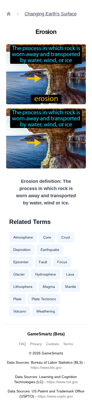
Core (47, 237)
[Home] (8, 13)
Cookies (52, 344)
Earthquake (50, 250)
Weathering (45, 311)
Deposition (21, 250)
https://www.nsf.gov (62, 382)
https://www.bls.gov (46, 367)
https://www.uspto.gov (55, 396)
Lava (70, 274)
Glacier (19, 274)
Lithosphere (22, 287)
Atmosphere (23, 237)
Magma (49, 287)
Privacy (36, 344)
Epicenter (21, 262)
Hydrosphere (45, 274)
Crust (65, 237)
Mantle (70, 287)
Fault (43, 262)
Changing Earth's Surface (51, 13)
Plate (17, 299)
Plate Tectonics (44, 299)
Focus (62, 262)
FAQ (22, 344)
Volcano (19, 311)
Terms (68, 344)
